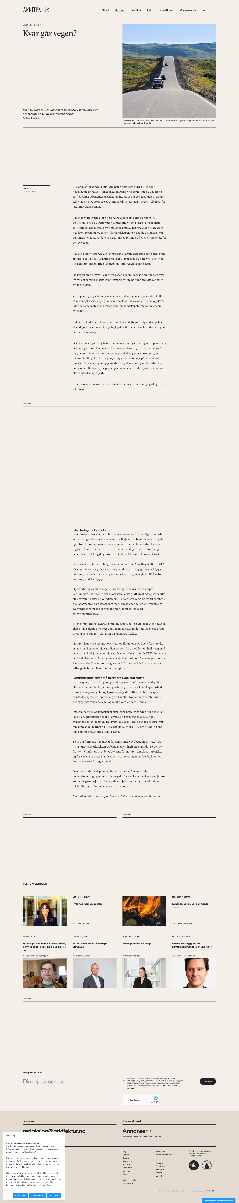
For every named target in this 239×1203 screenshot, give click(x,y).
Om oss (125, 1158)
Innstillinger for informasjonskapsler (219, 1201)
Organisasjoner (188, 9)
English (125, 1174)
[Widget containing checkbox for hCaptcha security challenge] (141, 1100)
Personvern (127, 1183)
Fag (124, 1151)
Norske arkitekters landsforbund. (197, 1154)
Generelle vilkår (129, 1180)
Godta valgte (37, 1195)
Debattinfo (127, 1168)
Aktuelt (105, 9)
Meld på (208, 1081)
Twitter (159, 1172)
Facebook (160, 1166)
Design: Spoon (198, 1191)
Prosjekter (136, 9)
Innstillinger (20, 1195)
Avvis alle (54, 1195)
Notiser (125, 1155)
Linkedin (160, 1176)
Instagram (160, 1169)
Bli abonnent (128, 1161)
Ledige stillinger (165, 9)
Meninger (120, 9)
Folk (149, 9)
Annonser (135, 1131)
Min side (126, 1171)
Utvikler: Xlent (211, 1191)
